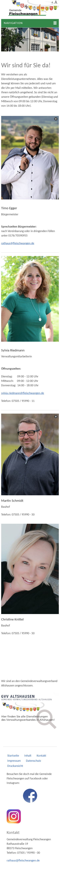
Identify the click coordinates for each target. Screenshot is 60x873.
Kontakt (41, 755)
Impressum (14, 761)
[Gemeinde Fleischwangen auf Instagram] (14, 816)
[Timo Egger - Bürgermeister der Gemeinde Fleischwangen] (30, 157)
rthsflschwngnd (17, 243)
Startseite (13, 755)
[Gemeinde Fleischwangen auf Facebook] (30, 796)
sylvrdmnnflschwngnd (21, 393)
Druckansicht (15, 766)
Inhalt (27, 755)
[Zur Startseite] (30, 9)
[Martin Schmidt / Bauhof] (30, 454)
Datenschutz (33, 761)
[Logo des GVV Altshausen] (30, 711)
